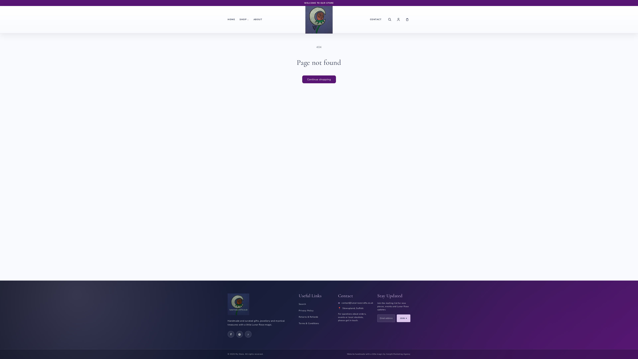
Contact (376, 19)
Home (231, 19)
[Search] (389, 19)
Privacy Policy (306, 310)
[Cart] (407, 19)
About (258, 19)
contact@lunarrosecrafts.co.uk (357, 303)
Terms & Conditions (309, 323)
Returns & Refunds (308, 316)
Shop (244, 19)
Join (403, 318)
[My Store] (319, 19)
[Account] (398, 19)
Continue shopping (319, 79)
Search (302, 304)
